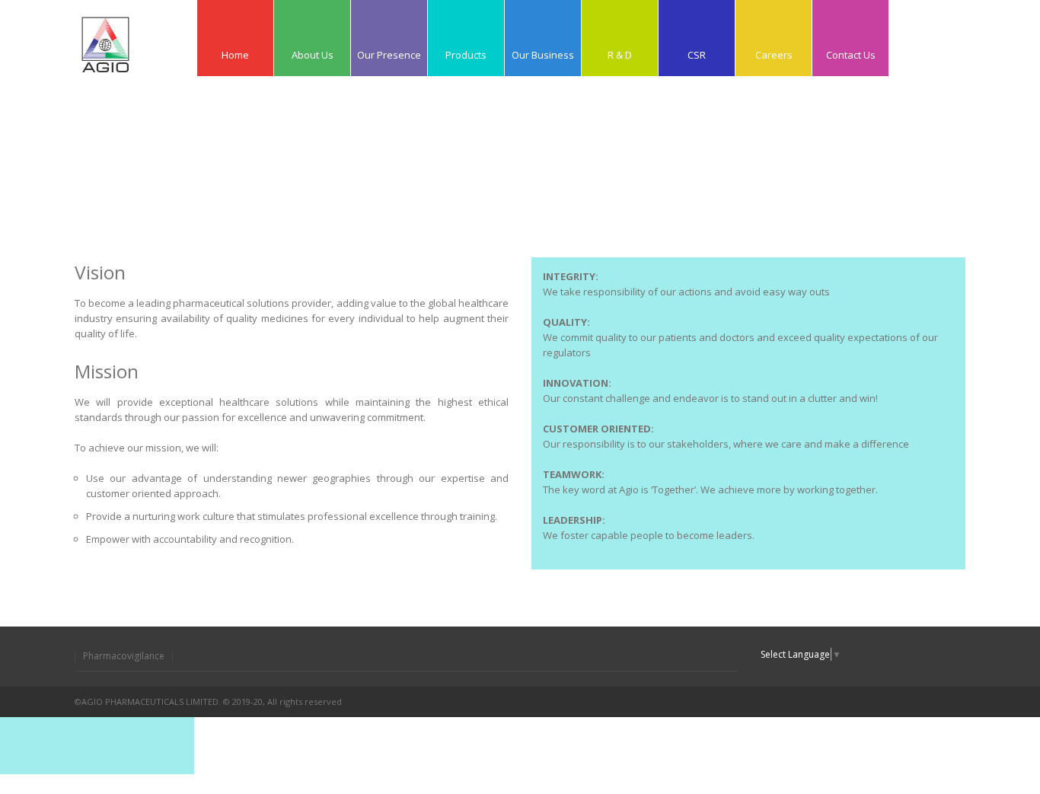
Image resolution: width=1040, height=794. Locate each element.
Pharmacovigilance (123, 656)
